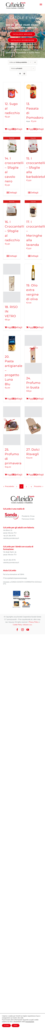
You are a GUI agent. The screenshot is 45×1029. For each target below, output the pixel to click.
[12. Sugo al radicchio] (11, 90)
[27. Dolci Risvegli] (33, 425)
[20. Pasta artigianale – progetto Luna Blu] (11, 343)
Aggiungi (9, 129)
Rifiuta (15, 1025)
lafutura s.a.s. (27, 625)
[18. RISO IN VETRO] (11, 283)
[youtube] (28, 630)
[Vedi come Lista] (24, 74)
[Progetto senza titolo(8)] (21, 591)
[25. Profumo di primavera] (11, 425)
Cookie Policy (17, 625)
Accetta (6, 1025)
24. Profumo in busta (33, 382)
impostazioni (29, 1021)
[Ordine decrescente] (35, 62)
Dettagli (16, 129)
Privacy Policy (34, 622)
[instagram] (22, 630)
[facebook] (17, 630)
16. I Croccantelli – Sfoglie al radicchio (14, 231)
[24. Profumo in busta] (33, 354)
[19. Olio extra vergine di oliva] (33, 272)
